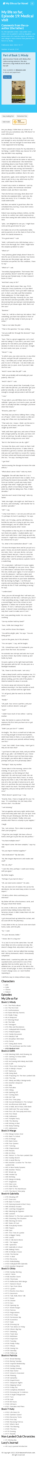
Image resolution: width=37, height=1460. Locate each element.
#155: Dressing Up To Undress (16, 1392)
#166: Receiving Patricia (14, 1422)
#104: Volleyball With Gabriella (16, 1264)
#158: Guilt (9, 1399)
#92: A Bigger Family (12, 1235)
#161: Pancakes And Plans (14, 1406)
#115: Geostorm (11, 1293)
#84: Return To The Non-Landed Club (19, 1216)
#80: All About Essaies (13, 1206)
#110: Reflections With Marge (16, 1281)
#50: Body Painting (12, 1126)
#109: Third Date (11, 1279)
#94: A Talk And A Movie (14, 1240)
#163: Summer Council (13, 1415)
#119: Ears (9, 1303)
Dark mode (6, 122)
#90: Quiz (8, 1230)
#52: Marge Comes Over (14, 1134)
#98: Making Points (12, 1249)
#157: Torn (9, 1397)
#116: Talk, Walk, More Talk (15, 1296)
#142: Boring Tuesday (13, 1361)
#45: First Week (11, 1114)
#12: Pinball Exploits (12, 1032)
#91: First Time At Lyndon (14, 1233)
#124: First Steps (11, 1315)
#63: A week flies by (12, 1160)
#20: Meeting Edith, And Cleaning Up (18, 1054)
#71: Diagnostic (11, 1182)
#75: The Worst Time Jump (15, 1191)
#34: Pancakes (10, 1087)
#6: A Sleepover (11, 1017)
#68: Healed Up (11, 1174)
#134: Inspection (11, 1339)
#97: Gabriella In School (13, 1247)
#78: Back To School (12, 1202)
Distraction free (22, 116)
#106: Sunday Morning (13, 1272)
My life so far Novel (16, 3)
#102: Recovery (11, 1259)
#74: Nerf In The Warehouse (15, 1189)
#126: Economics (11, 1320)
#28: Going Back (11, 1073)
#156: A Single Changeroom (15, 1394)
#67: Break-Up (10, 1172)
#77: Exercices (10, 1199)
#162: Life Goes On (12, 1412)
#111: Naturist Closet (13, 1284)
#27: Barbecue (10, 1071)
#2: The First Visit (11, 1008)
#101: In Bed (10, 1256)
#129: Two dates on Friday (15, 1327)
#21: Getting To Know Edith (15, 1057)
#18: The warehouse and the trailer (18, 1046)
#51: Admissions (11, 1128)
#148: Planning (10, 1375)
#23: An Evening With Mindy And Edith (19, 1061)
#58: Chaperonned (12, 1148)
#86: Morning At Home (13, 1221)
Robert (8, 992)
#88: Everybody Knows (13, 1225)
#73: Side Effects (11, 1186)
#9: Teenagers (10, 1024)
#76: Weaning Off (11, 1197)
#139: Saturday (10, 1350)
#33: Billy (8, 1085)
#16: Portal (9, 1041)
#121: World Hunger (12, 1308)
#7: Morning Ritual (12, 1020)
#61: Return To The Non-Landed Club (19, 1155)
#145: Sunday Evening (13, 1368)
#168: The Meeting (12, 1426)
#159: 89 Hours (11, 1402)
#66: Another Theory (13, 1170)
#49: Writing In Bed (12, 1123)
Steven (7, 989)
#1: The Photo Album (13, 1005)
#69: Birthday (10, 1177)
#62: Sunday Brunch (12, 1158)
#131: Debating (11, 1331)
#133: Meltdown (11, 1336)
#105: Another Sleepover (14, 1266)
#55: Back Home (11, 1141)
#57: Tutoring (10, 1146)
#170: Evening (10, 1431)
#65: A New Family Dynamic (15, 1167)
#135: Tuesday (10, 1341)
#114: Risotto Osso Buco (14, 1291)
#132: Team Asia (11, 1334)
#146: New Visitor (12, 1371)
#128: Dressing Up (12, 1324)
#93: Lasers (9, 1237)
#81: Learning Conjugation (14, 1209)
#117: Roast (9, 1298)
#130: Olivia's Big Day (13, 1329)
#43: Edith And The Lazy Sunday (17, 1109)
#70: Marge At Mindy (13, 1179)
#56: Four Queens (11, 1143)
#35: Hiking (9, 1090)
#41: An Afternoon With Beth (15, 1104)
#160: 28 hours (10, 1404)
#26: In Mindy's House (13, 1068)
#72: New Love (10, 1184)
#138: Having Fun (11, 1348)
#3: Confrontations (12, 1010)
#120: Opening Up (12, 1305)
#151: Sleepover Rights (13, 1383)
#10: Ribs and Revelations (14, 1027)
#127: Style (9, 1322)
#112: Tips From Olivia (13, 1286)
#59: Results (10, 1151)
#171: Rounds (10, 1434)
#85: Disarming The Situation (15, 1218)
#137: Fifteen (10, 1346)
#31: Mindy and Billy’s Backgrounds (18, 1080)
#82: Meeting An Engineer (14, 1211)
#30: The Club (10, 1078)
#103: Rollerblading (12, 1261)
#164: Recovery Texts (13, 1417)
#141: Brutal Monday (13, 1359)
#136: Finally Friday (12, 1343)
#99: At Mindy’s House (13, 1252)
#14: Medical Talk (11, 1036)
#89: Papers (9, 1228)
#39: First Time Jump (13, 1099)
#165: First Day (11, 1419)
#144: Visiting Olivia (12, 1366)
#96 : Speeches (11, 1245)
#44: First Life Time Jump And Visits (18, 1111)
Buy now (7, 77)
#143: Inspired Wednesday (15, 1363)
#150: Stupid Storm (12, 1380)
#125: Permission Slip (13, 1317)
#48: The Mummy (11, 1121)
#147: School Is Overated (14, 1373)
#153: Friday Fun (11, 1387)
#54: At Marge (10, 1139)
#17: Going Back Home (13, 1044)
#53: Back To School (12, 1136)
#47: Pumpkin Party (12, 1118)
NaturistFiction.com (27, 1453)
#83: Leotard (10, 1214)
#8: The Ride (10, 1022)
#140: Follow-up (11, 1353)
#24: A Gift (9, 1064)
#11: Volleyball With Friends (15, 1029)
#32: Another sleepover (14, 1083)
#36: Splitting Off (11, 1092)
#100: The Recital (11, 1254)
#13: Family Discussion (13, 1034)
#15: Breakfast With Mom (14, 1039)
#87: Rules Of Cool (12, 1223)
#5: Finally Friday (11, 1015)
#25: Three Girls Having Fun (15, 1066)
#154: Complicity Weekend (15, 1390)
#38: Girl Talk (10, 1097)
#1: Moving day (10, 1440)
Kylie (7, 987)
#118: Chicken (10, 1300)
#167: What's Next (12, 1424)
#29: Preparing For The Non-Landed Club (20, 1076)
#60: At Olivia (10, 1153)
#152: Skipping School (13, 1385)
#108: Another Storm (13, 1277)
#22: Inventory (10, 1059)
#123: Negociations (12, 1312)
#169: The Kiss (10, 1429)
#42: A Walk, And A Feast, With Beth (18, 1107)
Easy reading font (8, 116)
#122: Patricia (10, 1310)
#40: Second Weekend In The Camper (19, 1102)
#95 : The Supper (11, 1242)
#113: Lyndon (10, 1289)
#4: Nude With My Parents (15, 1013)
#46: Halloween (11, 1116)
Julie (6, 985)
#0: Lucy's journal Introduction (16, 1446)
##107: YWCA (10, 1274)
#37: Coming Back (11, 1095)
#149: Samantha (11, 1378)
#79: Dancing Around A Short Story (17, 1204)
